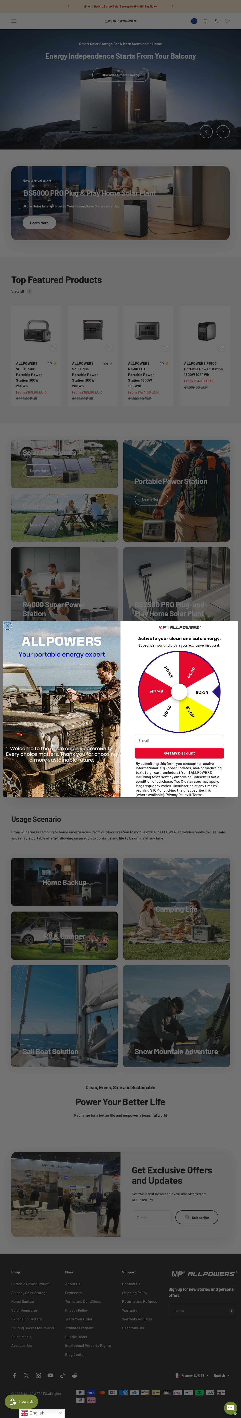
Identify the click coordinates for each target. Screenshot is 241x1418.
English (36, 1412)
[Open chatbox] (230, 1408)
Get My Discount (179, 753)
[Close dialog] (7, 626)
